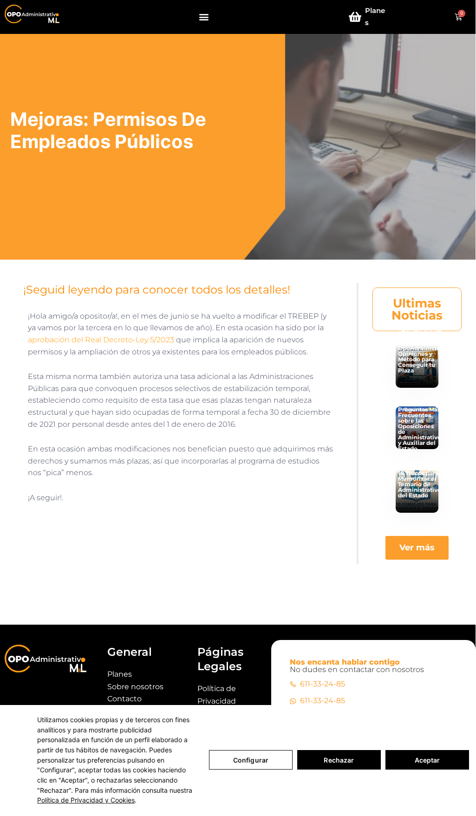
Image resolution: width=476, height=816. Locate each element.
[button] (204, 17)
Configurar (250, 760)
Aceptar (427, 760)
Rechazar (339, 760)
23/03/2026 (420, 456)
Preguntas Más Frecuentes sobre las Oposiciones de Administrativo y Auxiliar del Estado (419, 429)
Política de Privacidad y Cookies (86, 800)
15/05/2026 (420, 331)
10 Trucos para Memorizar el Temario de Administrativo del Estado (419, 484)
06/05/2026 (421, 392)
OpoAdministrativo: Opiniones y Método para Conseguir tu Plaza (426, 359)
